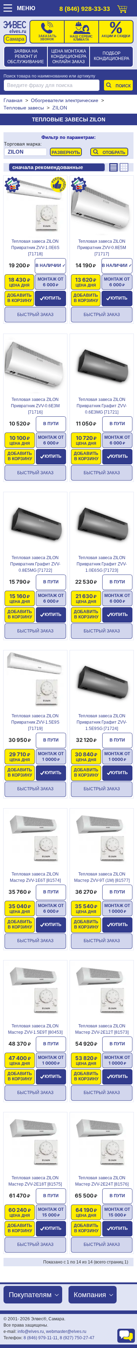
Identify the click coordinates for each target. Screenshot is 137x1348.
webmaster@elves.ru (66, 1331)
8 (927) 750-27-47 (77, 1337)
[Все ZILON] (25, 152)
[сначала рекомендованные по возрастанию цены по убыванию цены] (57, 167)
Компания (90, 1295)
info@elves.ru (31, 1331)
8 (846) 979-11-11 (41, 1337)
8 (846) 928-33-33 (84, 8)
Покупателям (30, 1295)
